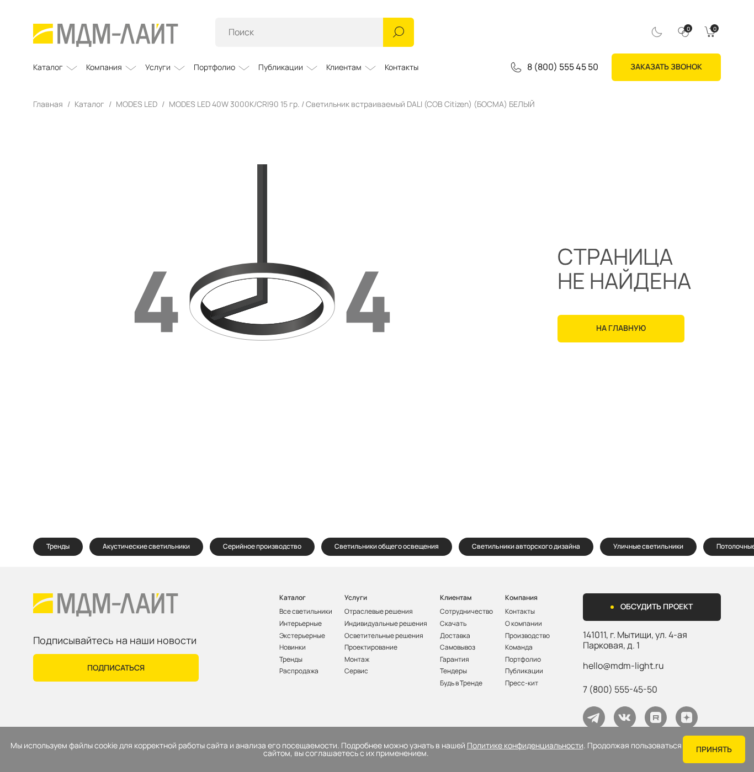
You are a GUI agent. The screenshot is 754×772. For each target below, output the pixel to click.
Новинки (292, 647)
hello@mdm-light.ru (623, 666)
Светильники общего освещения (386, 546)
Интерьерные (300, 623)
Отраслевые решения (378, 611)
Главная (48, 104)
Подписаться (116, 667)
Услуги (158, 67)
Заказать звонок (666, 66)
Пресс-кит (521, 683)
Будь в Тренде (461, 683)
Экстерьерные (302, 635)
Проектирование (370, 647)
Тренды (58, 546)
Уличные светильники (648, 546)
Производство (527, 635)
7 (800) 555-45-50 (620, 689)
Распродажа (298, 671)
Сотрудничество (466, 611)
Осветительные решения (383, 635)
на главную (621, 328)
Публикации (280, 67)
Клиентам (344, 67)
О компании (523, 623)
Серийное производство (262, 546)
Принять (714, 749)
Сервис (356, 671)
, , (635, 640)
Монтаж (356, 659)
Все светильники (305, 611)
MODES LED (136, 104)
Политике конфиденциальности (525, 745)
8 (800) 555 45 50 (562, 67)
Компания (104, 67)
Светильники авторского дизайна (526, 546)
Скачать (453, 623)
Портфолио (214, 67)
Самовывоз (457, 647)
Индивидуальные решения (385, 623)
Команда (519, 647)
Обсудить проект (656, 606)
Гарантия (454, 659)
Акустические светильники (146, 546)
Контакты (401, 67)
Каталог (48, 67)
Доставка (455, 635)
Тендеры (453, 671)
